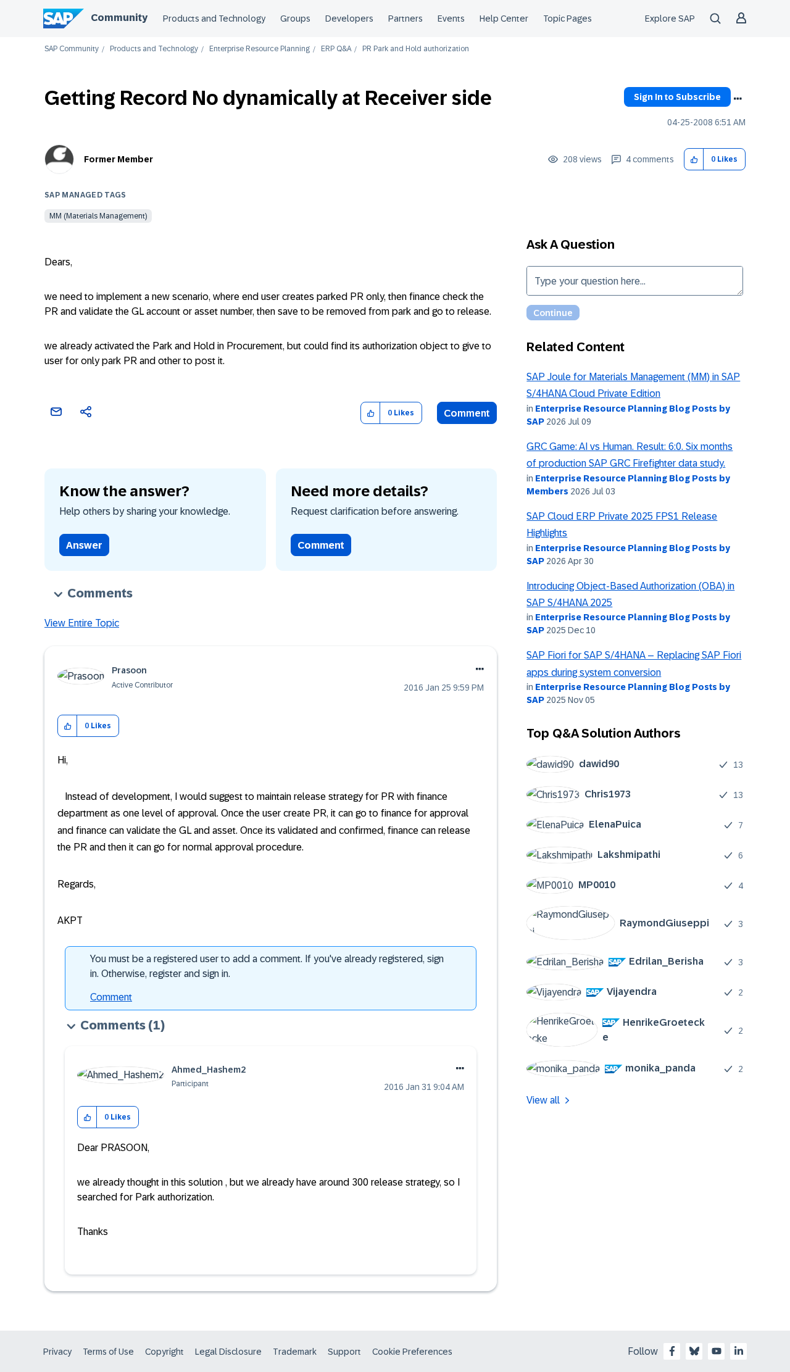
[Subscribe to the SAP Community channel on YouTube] (716, 1351)
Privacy (57, 1352)
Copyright (164, 1352)
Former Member (118, 159)
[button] (694, 159)
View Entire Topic (81, 623)
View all (543, 1100)
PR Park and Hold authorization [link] (415, 49)
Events (451, 18)
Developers (349, 18)
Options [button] (737, 99)
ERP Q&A (336, 49)
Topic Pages (567, 18)
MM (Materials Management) (98, 216)
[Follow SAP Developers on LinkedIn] (739, 1351)
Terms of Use (108, 1352)
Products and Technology (214, 18)
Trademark (295, 1352)
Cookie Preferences (412, 1352)
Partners (405, 18)
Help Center (504, 18)
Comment (467, 413)
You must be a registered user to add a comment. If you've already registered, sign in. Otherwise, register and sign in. (267, 966)
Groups (295, 18)
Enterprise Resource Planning (259, 49)
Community (119, 17)
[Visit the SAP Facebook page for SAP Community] (672, 1351)
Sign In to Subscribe (677, 97)
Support (344, 1352)
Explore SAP (670, 18)
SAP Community (71, 49)
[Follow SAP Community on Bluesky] (694, 1351)
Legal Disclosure (228, 1352)
